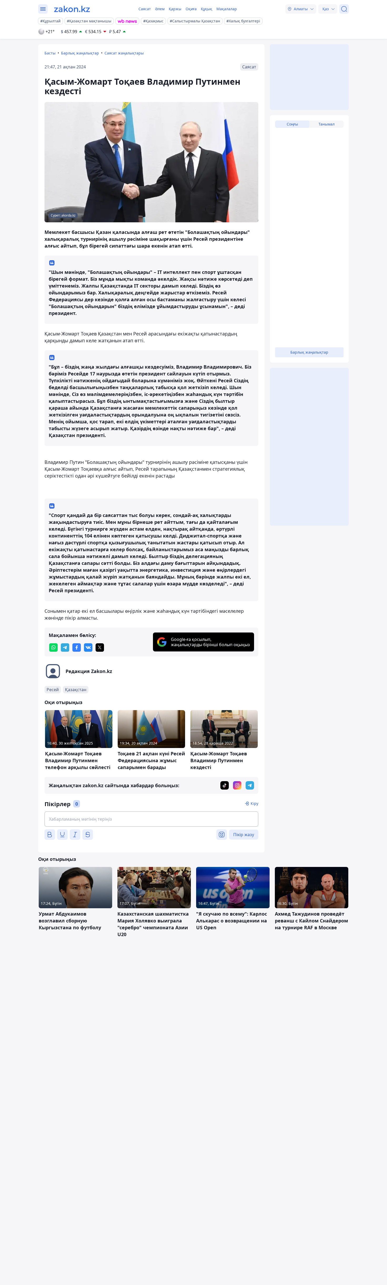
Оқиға (191, 8)
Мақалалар (226, 8)
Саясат (144, 8)
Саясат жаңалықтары (124, 53)
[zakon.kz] (72, 9)
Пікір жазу (243, 834)
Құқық (206, 8)
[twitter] (100, 647)
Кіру (254, 803)
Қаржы (175, 8)
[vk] (88, 647)
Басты (50, 53)
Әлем (160, 8)
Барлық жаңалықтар (80, 53)
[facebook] (76, 647)
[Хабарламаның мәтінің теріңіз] (151, 819)
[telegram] (65, 647)
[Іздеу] (344, 9)
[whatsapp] (53, 647)
